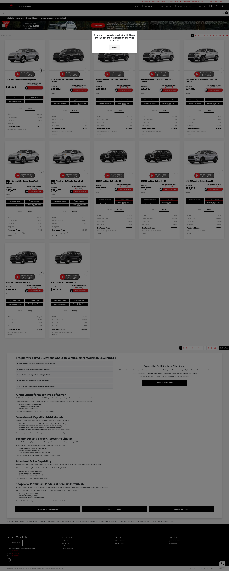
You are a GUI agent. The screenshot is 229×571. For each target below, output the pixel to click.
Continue (114, 47)
